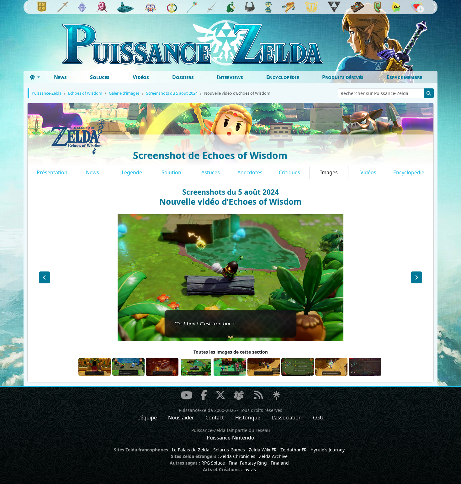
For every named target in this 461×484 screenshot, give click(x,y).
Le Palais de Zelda (190, 450)
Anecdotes (249, 172)
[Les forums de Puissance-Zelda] (238, 395)
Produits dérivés (342, 77)
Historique (247, 417)
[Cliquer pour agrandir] (230, 277)
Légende (132, 172)
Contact (214, 417)
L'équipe (147, 417)
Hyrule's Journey (327, 450)
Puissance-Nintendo (230, 437)
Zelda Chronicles (237, 456)
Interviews (230, 77)
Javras (249, 469)
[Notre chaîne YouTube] (186, 395)
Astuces (210, 172)
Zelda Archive (273, 456)
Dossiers (183, 77)
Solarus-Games (229, 450)
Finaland (280, 463)
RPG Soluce (213, 463)
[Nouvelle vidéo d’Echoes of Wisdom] (44, 277)
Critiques (289, 172)
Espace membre (404, 77)
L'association (287, 417)
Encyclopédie (282, 77)
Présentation (52, 172)
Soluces (99, 77)
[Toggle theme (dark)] (34, 77)
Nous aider (181, 417)
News (60, 77)
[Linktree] (276, 395)
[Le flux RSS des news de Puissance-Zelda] (258, 395)
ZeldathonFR (293, 450)
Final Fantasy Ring (248, 463)
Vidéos (141, 77)
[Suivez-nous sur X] (220, 395)
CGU (318, 417)
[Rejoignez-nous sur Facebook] (204, 395)
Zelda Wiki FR (263, 450)
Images (329, 172)
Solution (171, 172)
